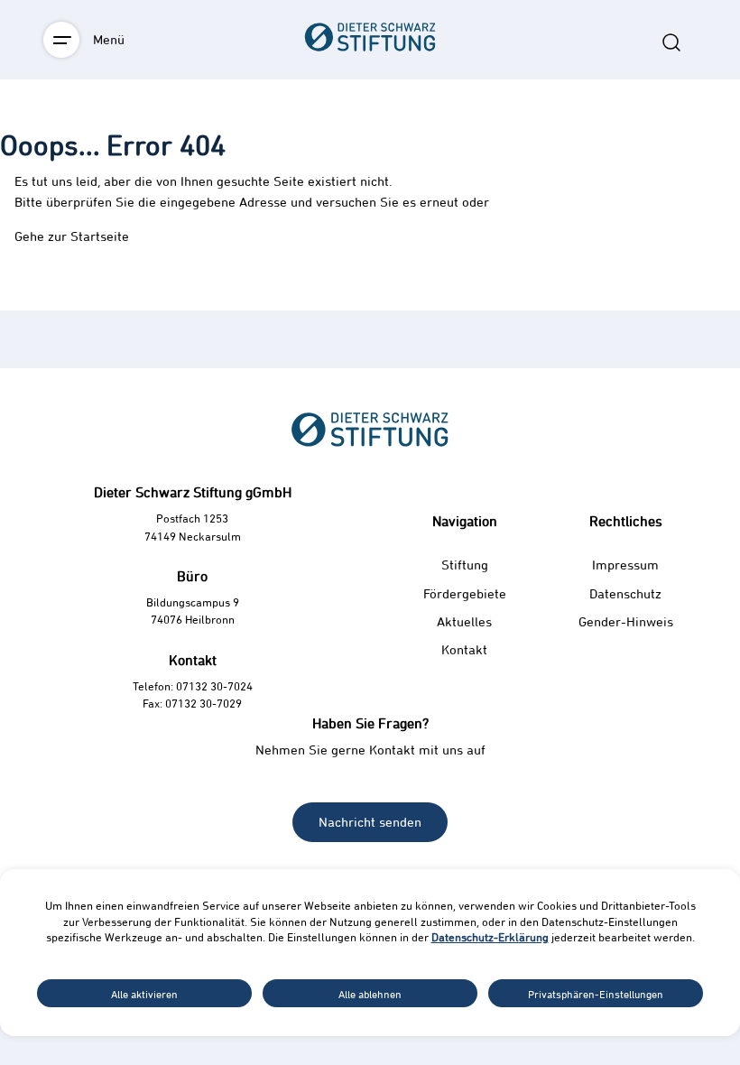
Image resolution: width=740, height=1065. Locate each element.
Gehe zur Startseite (71, 236)
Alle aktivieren (144, 993)
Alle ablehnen (370, 993)
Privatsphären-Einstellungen (595, 993)
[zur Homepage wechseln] (370, 136)
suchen (671, 42)
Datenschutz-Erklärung (490, 937)
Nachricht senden (370, 821)
